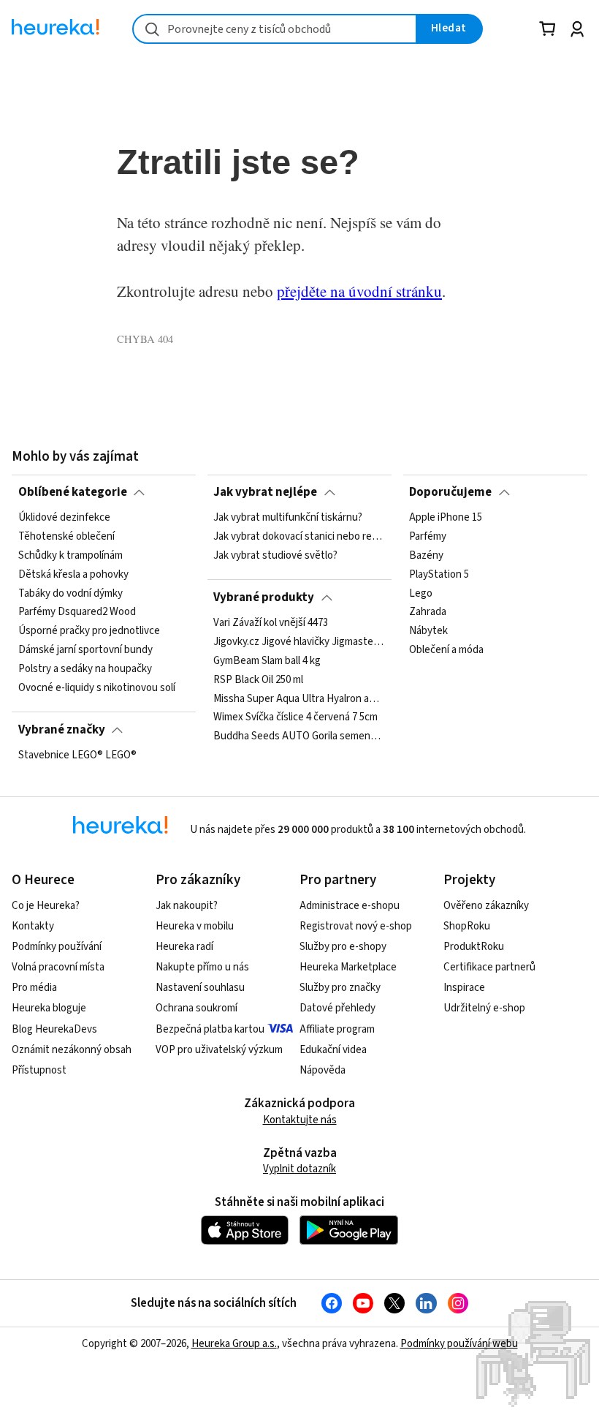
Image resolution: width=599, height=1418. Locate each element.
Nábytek (428, 631)
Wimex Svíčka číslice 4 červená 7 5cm (295, 717)
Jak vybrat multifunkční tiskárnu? (287, 517)
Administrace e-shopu (350, 905)
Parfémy (427, 536)
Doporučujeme (450, 492)
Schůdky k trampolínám (70, 555)
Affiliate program (337, 1029)
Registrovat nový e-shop (356, 926)
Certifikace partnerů (489, 967)
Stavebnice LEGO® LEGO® (77, 755)
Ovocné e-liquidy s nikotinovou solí (96, 688)
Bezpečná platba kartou (210, 1029)
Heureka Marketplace (348, 967)
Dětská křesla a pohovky (73, 574)
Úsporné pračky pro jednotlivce (89, 631)
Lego (420, 594)
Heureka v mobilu (195, 926)
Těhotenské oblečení (66, 536)
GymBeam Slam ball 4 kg (267, 661)
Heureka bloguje (49, 1008)
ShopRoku (466, 926)
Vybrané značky (61, 730)
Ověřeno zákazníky (486, 905)
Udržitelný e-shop (484, 1008)
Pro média (34, 987)
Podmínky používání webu (459, 1343)
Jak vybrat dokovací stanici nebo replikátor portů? (299, 536)
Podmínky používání (57, 946)
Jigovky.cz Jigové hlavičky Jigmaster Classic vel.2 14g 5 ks (299, 642)
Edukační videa (333, 1049)
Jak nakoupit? (187, 905)
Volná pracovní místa (58, 967)
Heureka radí (184, 946)
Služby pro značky (340, 987)
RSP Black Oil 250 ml (258, 680)
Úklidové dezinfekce (64, 517)
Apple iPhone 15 (445, 517)
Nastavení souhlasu (200, 987)
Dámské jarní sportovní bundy (85, 650)
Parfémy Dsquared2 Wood (77, 612)
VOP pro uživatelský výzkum (219, 1049)
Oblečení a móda (446, 650)
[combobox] (274, 29)
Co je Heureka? (46, 905)
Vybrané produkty (263, 597)
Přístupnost (39, 1070)
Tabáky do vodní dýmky (70, 594)
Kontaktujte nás (300, 1120)
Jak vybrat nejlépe (265, 492)
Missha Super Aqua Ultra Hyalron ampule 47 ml (299, 698)
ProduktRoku (473, 946)
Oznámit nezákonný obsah (71, 1049)
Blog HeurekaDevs (54, 1029)
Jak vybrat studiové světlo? (275, 555)
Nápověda (323, 1070)
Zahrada (427, 612)
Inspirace (464, 987)
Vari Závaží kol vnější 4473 (270, 623)
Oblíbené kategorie (72, 492)
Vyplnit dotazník (299, 1169)
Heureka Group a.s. (234, 1343)
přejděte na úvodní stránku (359, 291)
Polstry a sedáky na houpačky (85, 669)
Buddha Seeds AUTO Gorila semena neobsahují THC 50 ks (299, 736)
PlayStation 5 (439, 574)
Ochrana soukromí (196, 1008)
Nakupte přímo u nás (202, 967)
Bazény (426, 555)
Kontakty (33, 926)
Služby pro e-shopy (343, 946)
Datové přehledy (337, 1008)
